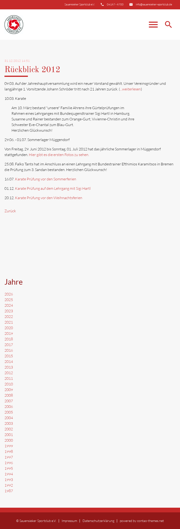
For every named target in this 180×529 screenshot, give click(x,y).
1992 (8, 485)
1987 (8, 490)
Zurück (10, 211)
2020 (8, 327)
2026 (8, 294)
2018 (8, 339)
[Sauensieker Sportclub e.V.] (13, 24)
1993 (8, 479)
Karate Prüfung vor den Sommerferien (45, 179)
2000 (8, 440)
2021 (8, 322)
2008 (8, 395)
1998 (8, 451)
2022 (8, 316)
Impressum (69, 521)
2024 (8, 305)
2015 (8, 356)
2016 (8, 350)
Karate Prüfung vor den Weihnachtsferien (48, 197)
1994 (8, 474)
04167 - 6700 (115, 4)
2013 (8, 367)
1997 (8, 457)
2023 (8, 311)
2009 (8, 389)
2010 (8, 384)
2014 (8, 361)
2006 (8, 406)
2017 (8, 344)
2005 (8, 412)
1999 (8, 445)
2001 (8, 434)
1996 (8, 462)
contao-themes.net (150, 521)
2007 (8, 401)
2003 (8, 423)
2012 (8, 372)
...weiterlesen (130, 89)
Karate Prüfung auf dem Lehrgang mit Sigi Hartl (53, 188)
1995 (8, 468)
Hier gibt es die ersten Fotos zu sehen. (59, 154)
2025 (8, 299)
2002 (8, 429)
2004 (8, 417)
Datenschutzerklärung (98, 521)
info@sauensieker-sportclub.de (154, 4)
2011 (8, 378)
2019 (8, 333)
